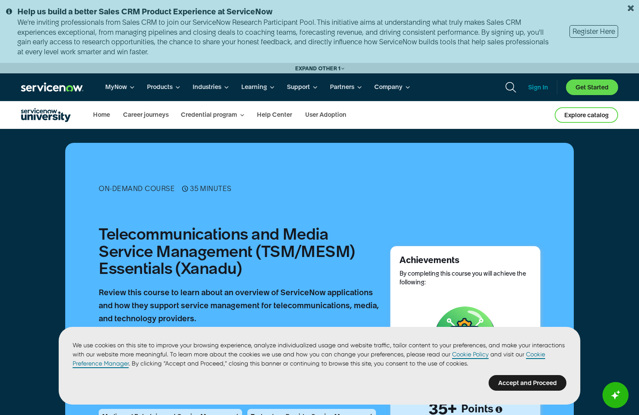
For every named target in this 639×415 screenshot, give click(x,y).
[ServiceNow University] (46, 115)
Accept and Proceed (527, 383)
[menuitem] (120, 87)
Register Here (593, 31)
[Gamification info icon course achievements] (499, 410)
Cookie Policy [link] (470, 354)
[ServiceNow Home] (52, 87)
